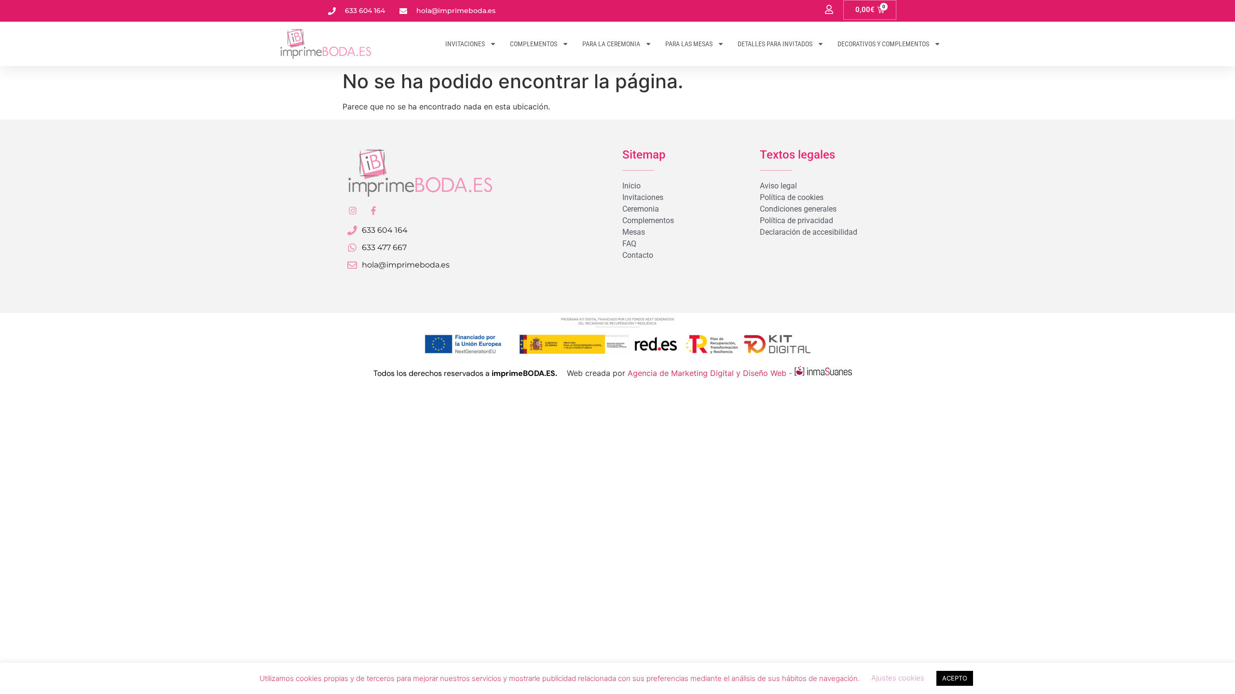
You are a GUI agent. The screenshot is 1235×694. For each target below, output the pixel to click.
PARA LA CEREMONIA (611, 44)
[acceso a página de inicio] (419, 173)
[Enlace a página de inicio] (352, 44)
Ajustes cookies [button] (897, 677)
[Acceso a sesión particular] (829, 9)
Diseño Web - (769, 373)
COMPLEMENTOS (533, 44)
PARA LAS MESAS (689, 44)
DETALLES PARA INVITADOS (775, 44)
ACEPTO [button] (954, 678)
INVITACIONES (465, 44)
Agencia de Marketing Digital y (685, 373)
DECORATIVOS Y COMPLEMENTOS (883, 44)
